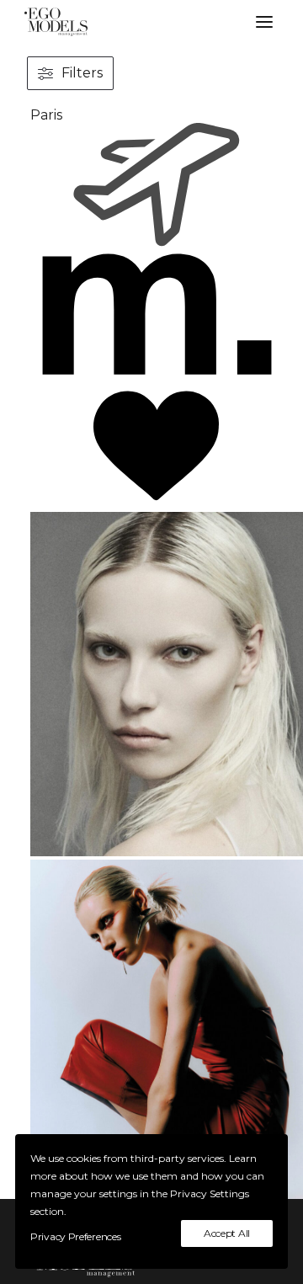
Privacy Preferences (75, 1236)
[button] (264, 22)
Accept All (227, 1233)
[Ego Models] (151, 22)
